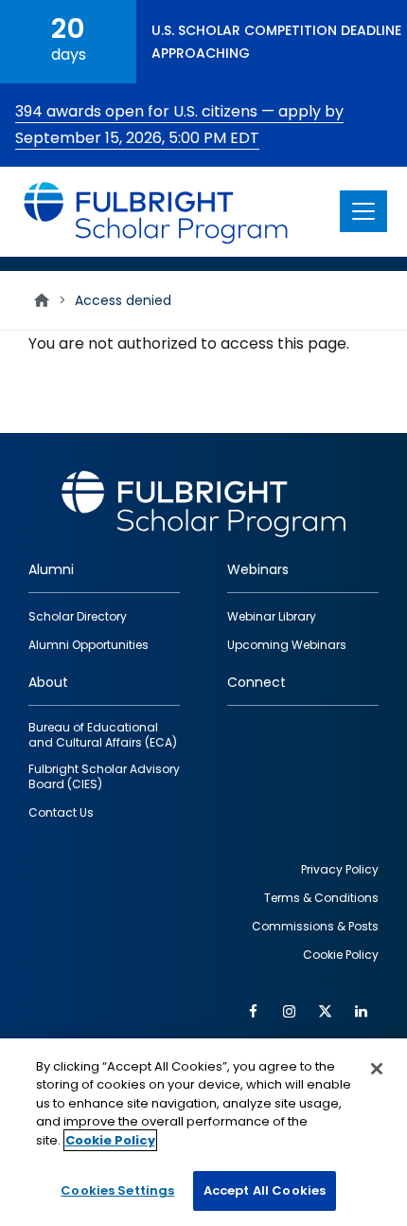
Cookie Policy (110, 1140)
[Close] (377, 1069)
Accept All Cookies (265, 1190)
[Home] (156, 211)
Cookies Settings (117, 1190)
